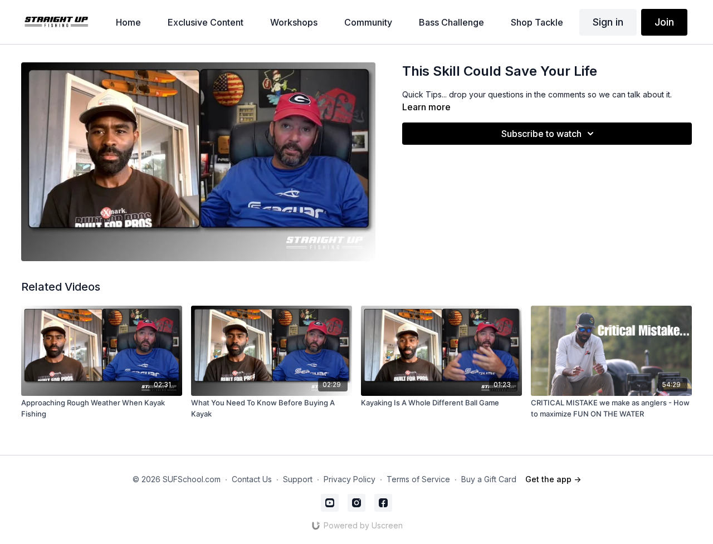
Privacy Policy (349, 479)
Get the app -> (553, 479)
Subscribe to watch (541, 133)
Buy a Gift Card (488, 479)
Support (297, 479)
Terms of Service (418, 479)
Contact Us (252, 479)
